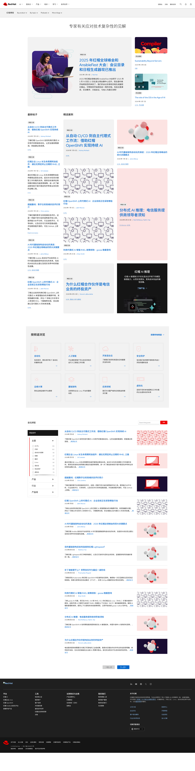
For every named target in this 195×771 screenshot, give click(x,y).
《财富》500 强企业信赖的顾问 (146, 699)
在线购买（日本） (72, 703)
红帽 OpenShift (8, 703)
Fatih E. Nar (146, 220)
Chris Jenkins (45, 211)
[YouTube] (136, 685)
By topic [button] (33, 13)
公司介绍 (133, 707)
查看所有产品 (7, 709)
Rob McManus (137, 220)
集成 (36, 459)
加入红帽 (164, 718)
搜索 (164, 422)
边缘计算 (38, 386)
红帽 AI (5, 697)
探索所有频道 (156, 335)
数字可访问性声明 (40, 749)
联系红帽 (41, 742)
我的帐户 (38, 700)
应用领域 (106, 386)
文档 (166, 4)
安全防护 (141, 356)
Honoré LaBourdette (86, 294)
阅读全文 (74, 441)
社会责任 (164, 714)
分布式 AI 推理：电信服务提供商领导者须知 (84, 617)
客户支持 (38, 703)
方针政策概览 (29, 749)
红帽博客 (10, 13)
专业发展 (141, 105)
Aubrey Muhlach (46, 136)
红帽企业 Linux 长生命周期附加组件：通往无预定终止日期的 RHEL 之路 (97, 454)
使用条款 (20, 749)
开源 (136, 68)
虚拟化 (79, 299)
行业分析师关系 (135, 718)
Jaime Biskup (44, 254)
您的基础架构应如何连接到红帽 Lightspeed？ (85, 547)
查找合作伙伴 (39, 709)
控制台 (160, 4)
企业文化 (133, 711)
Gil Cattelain (44, 171)
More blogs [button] (56, 13)
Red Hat (95, 75)
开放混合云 (107, 355)
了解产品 (141, 288)
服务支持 (173, 4)
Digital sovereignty (33, 233)
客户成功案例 (134, 714)
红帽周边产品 (66, 742)
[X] (146, 685)
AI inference (123, 225)
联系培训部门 (102, 703)
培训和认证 (38, 697)
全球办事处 (33, 742)
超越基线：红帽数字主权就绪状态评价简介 (84, 477)
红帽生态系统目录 (40, 712)
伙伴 (75, 299)
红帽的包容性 (57, 742)
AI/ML (136, 105)
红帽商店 (69, 700)
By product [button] (21, 13)
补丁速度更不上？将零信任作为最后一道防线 (85, 570)
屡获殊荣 (138, 702)
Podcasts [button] (44, 13)
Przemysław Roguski (84, 573)
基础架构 (72, 386)
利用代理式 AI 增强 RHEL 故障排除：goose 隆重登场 (88, 593)
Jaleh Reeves (44, 289)
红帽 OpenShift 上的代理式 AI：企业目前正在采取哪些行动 (91, 500)
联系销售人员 (102, 697)
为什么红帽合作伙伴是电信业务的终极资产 (84, 640)
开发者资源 (38, 706)
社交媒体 (101, 706)
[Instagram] (151, 685)
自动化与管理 (35, 270)
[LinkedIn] (131, 685)
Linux (29, 192)
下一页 (122, 667)
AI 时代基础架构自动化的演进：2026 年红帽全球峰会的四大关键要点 (96, 523)
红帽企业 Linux (8, 700)
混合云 (72, 299)
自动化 (37, 356)
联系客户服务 (102, 700)
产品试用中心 (71, 697)
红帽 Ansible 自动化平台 (10, 706)
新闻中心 (164, 707)
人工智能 (72, 356)
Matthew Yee (82, 550)
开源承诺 (164, 711)
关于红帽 (13, 742)
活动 (26, 742)
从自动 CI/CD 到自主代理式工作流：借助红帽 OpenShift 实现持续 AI (95, 431)
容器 (36, 456)
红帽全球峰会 (76, 742)
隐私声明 (13, 749)
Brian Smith (81, 254)
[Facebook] (141, 685)
